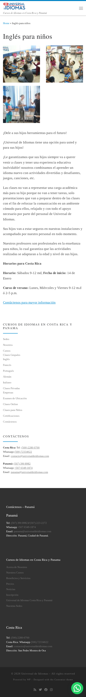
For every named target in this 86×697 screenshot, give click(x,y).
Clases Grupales (11, 354)
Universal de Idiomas (34, 673)
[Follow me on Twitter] (40, 689)
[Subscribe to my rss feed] (35, 689)
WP (29, 679)
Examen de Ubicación (15, 398)
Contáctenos (10, 421)
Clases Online (10, 404)
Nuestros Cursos (15, 572)
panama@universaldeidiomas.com (29, 472)
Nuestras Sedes (14, 606)
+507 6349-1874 (23, 467)
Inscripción (12, 595)
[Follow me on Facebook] (45, 689)
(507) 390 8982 (22, 463)
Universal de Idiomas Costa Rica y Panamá (29, 600)
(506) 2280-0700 (20, 637)
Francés (7, 364)
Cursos (6, 350)
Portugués (8, 370)
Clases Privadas (11, 388)
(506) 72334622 (23, 451)
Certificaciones (11, 415)
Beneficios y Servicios (18, 578)
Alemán (7, 376)
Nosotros (8, 344)
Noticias (10, 589)
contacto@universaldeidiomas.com (30, 456)
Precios (10, 583)
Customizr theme (63, 679)
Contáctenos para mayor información (29, 302)
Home (6, 23)
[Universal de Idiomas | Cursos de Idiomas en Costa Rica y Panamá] (14, 5)
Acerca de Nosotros (16, 567)
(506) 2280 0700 (30, 447)
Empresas (8, 392)
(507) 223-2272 (38, 523)
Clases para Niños (12, 409)
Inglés (6, 359)
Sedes (6, 339)
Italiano (7, 382)
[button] (77, 688)
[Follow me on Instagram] (51, 689)
